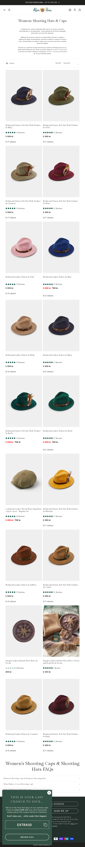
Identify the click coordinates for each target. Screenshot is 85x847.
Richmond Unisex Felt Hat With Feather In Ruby (60, 735)
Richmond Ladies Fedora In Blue (57, 277)
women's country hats (59, 49)
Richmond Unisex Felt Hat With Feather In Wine (60, 202)
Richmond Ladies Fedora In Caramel (22, 734)
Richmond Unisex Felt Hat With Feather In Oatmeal (23, 202)
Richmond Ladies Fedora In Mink (20, 355)
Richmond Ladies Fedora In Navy (57, 355)
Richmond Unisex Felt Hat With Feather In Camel (60, 586)
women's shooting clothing (56, 51)
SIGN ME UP (61, 810)
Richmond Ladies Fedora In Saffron (21, 585)
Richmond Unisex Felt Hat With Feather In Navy (23, 126)
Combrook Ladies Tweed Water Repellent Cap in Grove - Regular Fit (23, 510)
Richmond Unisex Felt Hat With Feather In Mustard (60, 510)
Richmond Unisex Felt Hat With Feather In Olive (60, 126)
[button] (4, 9)
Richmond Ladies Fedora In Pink (20, 277)
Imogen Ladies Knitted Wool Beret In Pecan (22, 662)
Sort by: (58, 63)
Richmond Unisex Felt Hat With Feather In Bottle (23, 432)
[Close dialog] (49, 793)
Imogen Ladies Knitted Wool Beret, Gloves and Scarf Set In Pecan (61, 662)
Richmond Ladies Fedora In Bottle (57, 431)
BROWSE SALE (27, 837)
